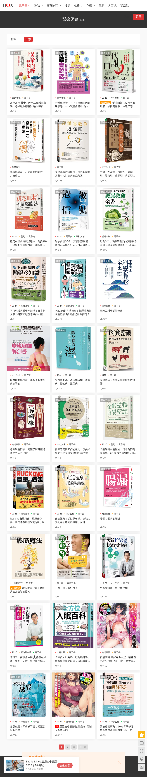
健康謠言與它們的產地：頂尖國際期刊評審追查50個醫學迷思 (72, 451)
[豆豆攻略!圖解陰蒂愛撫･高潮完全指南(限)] (73, 694)
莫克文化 (70, 305)
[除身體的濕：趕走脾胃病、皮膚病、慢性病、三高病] (73, 348)
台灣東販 (16, 444)
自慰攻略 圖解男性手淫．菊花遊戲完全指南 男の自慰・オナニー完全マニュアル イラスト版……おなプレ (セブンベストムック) (118, 659)
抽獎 (67, 5)
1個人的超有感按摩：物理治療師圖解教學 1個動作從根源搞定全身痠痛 (73, 312)
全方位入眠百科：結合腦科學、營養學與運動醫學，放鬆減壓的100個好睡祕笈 (73, 659)
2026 (104, 97)
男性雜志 (60, 677)
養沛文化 (71, 583)
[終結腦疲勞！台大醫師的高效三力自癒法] (28, 140)
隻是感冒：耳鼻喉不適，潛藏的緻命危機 (27, 728)
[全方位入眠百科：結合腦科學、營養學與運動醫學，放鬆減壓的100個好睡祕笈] (73, 625)
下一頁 (83, 747)
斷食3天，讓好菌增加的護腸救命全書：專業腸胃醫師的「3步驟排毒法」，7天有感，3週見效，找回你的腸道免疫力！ (118, 243)
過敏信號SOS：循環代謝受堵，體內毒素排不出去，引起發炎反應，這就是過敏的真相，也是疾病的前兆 (72, 243)
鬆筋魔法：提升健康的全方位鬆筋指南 (27, 589)
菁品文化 (61, 97)
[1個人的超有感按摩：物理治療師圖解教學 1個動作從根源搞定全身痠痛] (73, 279)
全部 (28, 39)
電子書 (23, 5)
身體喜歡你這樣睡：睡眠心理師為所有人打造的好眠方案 (72, 173)
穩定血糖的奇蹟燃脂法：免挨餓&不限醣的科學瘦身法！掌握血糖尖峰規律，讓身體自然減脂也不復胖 (28, 243)
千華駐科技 (17, 583)
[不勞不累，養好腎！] (73, 556)
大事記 (112, 5)
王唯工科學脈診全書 (111, 310)
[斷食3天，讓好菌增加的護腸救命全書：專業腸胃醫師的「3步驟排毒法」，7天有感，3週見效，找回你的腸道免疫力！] (118, 209)
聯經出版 (106, 236)
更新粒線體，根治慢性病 (114, 587)
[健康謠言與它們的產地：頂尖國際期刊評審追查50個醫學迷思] (73, 417)
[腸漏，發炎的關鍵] (118, 487)
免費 (77, 5)
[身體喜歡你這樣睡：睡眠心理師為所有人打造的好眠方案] (73, 140)
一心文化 (61, 444)
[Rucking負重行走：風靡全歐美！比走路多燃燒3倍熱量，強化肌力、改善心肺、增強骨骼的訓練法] (28, 487)
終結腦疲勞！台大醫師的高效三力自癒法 (27, 173)
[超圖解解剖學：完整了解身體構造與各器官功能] (28, 417)
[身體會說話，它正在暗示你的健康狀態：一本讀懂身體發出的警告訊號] (73, 71)
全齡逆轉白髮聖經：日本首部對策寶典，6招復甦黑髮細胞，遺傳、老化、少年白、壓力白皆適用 (117, 451)
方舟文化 (115, 97)
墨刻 (23, 236)
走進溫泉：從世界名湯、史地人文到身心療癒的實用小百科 (72, 520)
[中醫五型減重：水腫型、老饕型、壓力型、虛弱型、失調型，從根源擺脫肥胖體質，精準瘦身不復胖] (118, 140)
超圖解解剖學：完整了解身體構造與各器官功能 (27, 451)
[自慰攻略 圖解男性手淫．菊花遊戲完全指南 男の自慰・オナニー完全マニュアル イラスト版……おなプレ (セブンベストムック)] (118, 625)
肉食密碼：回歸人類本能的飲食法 (117, 381)
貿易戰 (124, 5)
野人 (59, 375)
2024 (59, 236)
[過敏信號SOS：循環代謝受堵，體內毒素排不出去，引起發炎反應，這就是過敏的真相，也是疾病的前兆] (73, 209)
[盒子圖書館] (8, 5)
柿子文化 (70, 513)
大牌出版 (61, 652)
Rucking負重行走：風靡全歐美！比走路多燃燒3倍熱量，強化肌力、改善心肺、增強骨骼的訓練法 (28, 520)
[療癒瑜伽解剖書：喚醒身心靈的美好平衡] (28, 348)
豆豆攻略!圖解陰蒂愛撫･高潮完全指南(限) (73, 728)
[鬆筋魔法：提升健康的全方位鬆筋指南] (28, 556)
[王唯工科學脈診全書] (118, 279)
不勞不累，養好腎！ (66, 587)
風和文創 (80, 236)
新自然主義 (26, 652)
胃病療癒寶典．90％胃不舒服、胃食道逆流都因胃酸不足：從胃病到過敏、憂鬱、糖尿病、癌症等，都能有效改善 (118, 728)
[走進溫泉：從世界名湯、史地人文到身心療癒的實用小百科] (73, 487)
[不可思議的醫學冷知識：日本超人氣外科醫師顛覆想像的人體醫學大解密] (28, 279)
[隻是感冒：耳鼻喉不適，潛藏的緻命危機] (28, 694)
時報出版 (106, 513)
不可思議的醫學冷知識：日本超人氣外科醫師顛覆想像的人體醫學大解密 (27, 312)
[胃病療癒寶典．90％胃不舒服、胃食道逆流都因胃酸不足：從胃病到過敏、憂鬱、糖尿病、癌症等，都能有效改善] (118, 694)
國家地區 (52, 5)
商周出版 (106, 305)
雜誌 (37, 5)
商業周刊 (16, 167)
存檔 (89, 5)
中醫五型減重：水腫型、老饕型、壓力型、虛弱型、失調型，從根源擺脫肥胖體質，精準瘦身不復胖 (117, 173)
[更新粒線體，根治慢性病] (118, 556)
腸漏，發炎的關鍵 (110, 518)
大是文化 (16, 97)
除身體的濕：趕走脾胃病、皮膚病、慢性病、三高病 (72, 381)
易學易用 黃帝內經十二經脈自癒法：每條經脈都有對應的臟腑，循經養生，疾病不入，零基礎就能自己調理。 (28, 104)
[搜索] (117, 16)
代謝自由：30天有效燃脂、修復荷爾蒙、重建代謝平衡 (117, 104)
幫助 (101, 5)
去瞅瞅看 (65, 765)
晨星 (104, 375)
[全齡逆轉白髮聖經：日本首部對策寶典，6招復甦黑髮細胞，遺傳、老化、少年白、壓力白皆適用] (118, 417)
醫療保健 (15, 53)
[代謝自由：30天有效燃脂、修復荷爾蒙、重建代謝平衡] (118, 71)
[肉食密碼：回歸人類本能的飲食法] (118, 348)
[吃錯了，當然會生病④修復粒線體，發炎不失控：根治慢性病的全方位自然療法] (28, 625)
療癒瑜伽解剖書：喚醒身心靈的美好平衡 (27, 381)
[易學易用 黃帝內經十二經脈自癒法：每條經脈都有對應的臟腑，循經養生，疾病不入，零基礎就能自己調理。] (28, 71)
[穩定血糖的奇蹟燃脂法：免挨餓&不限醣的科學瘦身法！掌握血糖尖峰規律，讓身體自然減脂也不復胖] (28, 209)
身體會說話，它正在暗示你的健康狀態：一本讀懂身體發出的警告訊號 (72, 104)
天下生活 (106, 167)
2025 (104, 444)
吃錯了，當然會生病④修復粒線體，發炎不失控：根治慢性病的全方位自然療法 (28, 659)
